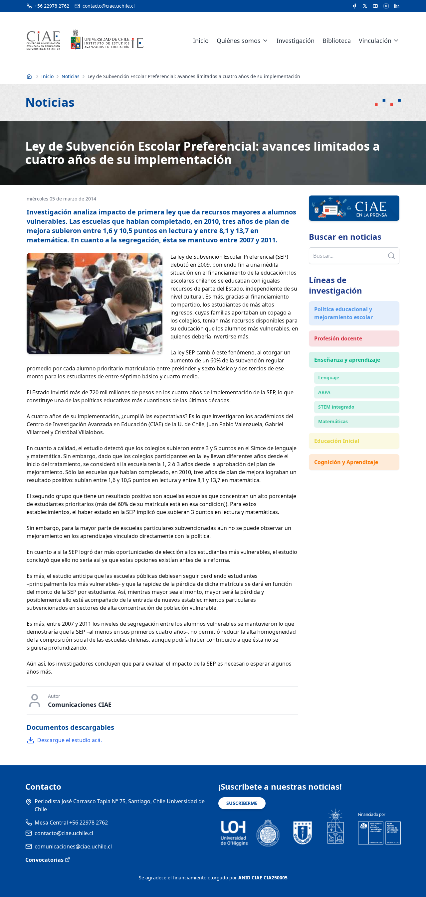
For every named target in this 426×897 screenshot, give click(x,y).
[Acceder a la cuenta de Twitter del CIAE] (364, 6)
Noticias (71, 76)
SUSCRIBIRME (242, 803)
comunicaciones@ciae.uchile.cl (73, 846)
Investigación (296, 41)
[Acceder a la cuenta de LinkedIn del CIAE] (396, 6)
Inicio (201, 41)
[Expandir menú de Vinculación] (396, 40)
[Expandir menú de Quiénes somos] (265, 40)
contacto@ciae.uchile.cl (64, 833)
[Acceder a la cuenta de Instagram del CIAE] (386, 6)
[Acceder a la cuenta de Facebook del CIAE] (354, 6)
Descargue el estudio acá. (69, 740)
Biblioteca (336, 41)
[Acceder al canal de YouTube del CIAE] (375, 6)
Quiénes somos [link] (239, 41)
